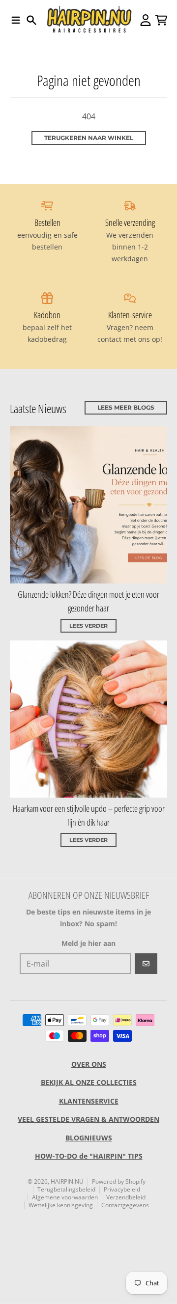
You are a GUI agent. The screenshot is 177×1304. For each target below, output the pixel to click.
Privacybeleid (122, 1189)
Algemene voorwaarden (65, 1197)
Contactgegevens (125, 1205)
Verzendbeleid (126, 1197)
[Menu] (16, 20)
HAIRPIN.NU (67, 1181)
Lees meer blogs (125, 407)
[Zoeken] (31, 20)
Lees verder (88, 625)
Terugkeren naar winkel (88, 137)
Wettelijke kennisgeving (61, 1205)
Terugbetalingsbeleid (66, 1189)
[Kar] (161, 20)
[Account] (145, 20)
